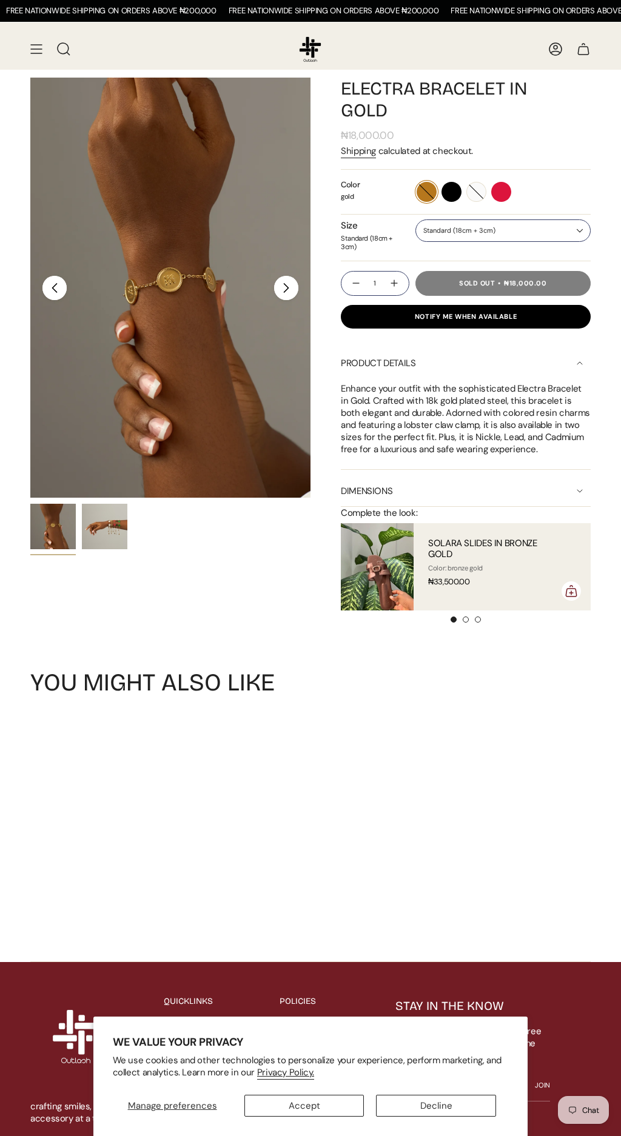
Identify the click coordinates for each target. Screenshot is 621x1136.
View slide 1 (454, 619)
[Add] (571, 591)
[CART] (583, 49)
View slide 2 (466, 619)
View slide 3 (478, 619)
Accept (304, 1106)
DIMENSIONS (366, 491)
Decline (436, 1106)
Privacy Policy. (285, 1072)
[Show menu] (36, 49)
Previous (54, 288)
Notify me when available (466, 316)
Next (286, 288)
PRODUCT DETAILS (378, 363)
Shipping (358, 151)
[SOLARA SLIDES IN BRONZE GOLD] (377, 566)
